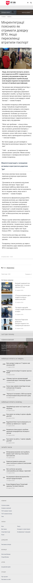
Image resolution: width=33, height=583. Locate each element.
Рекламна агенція (6, 544)
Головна (3, 16)
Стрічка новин (5, 505)
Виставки (4, 529)
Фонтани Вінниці (5, 554)
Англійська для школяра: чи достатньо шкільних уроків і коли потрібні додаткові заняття (14, 346)
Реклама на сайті (6, 579)
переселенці (10, 268)
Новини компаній (6, 508)
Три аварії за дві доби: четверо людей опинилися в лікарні (23, 309)
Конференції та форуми (23, 532)
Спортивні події (5, 532)
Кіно (2, 526)
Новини (9, 16)
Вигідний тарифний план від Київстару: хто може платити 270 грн (22, 285)
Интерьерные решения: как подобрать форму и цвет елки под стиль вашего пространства (18, 453)
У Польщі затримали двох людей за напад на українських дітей (23, 297)
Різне (2, 534)
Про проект (4, 576)
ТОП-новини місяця (6, 513)
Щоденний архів (5, 567)
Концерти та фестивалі (23, 529)
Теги (2, 516)
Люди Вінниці (5, 557)
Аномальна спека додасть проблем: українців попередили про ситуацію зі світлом (17, 431)
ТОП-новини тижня (6, 511)
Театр (18, 526)
